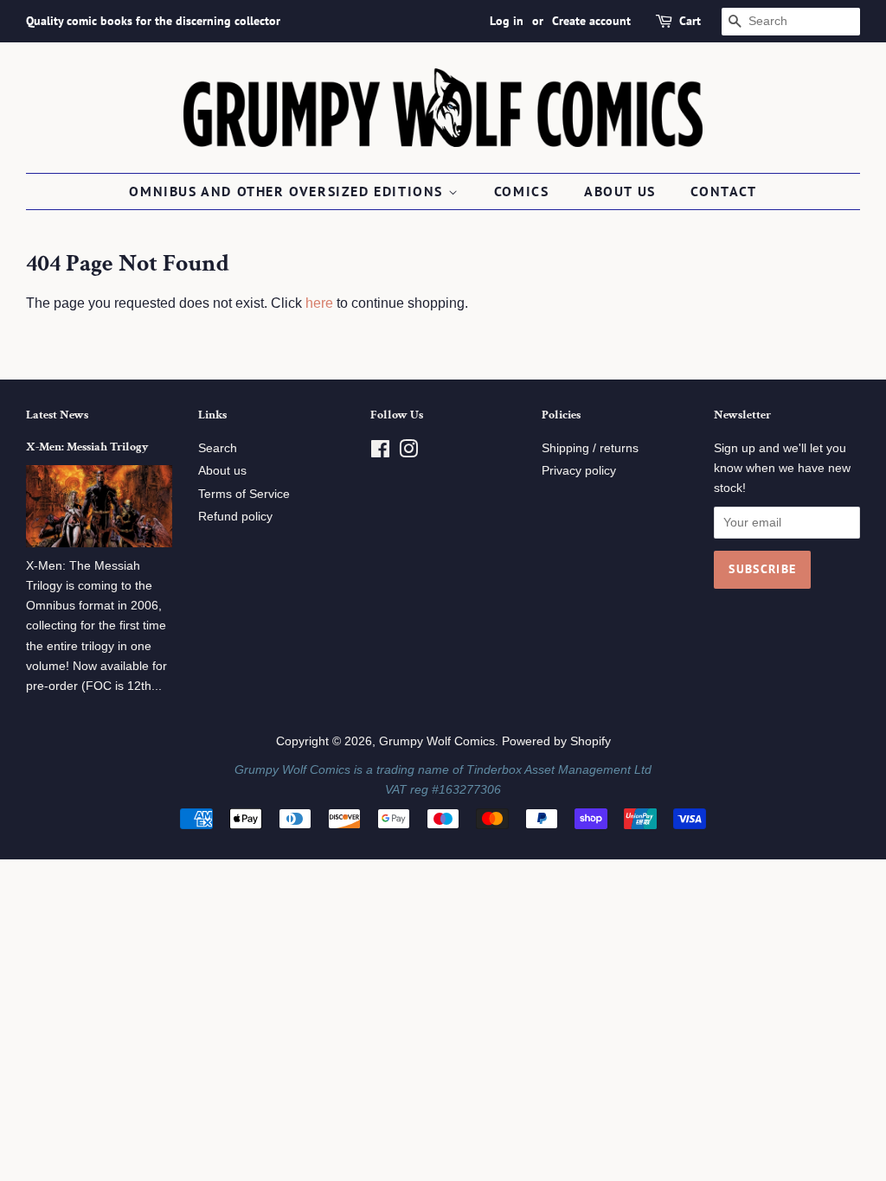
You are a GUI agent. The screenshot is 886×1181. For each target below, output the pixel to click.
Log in (506, 21)
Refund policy (235, 516)
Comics (521, 191)
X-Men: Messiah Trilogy (87, 447)
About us (620, 191)
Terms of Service (244, 494)
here (319, 303)
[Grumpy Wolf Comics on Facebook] (380, 452)
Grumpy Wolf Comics (437, 741)
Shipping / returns (590, 448)
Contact (723, 191)
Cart (690, 21)
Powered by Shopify (556, 741)
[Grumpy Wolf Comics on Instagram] (408, 452)
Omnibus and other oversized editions (288, 191)
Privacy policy (579, 470)
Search (217, 448)
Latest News (57, 415)
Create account (591, 21)
